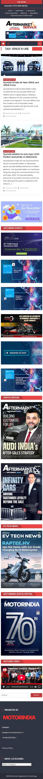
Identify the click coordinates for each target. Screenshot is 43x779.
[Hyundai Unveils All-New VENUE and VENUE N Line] (21, 65)
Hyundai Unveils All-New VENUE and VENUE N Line (21, 84)
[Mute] (35, 687)
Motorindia (26, 113)
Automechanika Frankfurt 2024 (21, 15)
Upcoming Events (11, 13)
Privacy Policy (7, 748)
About (10, 11)
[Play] (4, 687)
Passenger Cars (9, 80)
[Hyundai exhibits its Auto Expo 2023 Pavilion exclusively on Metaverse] (21, 136)
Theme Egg (32, 776)
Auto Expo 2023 (9, 151)
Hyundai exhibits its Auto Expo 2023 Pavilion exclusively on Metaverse (21, 155)
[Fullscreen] (39, 687)
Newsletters (34, 13)
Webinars (24, 13)
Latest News (19, 11)
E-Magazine (30, 11)
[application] (21, 677)
